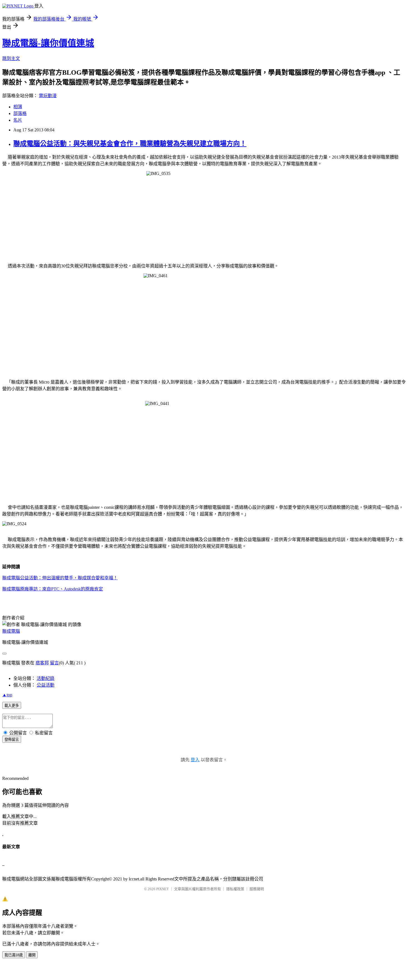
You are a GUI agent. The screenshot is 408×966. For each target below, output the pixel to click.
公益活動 (45, 685)
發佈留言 (11, 739)
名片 (17, 120)
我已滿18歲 (13, 955)
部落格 (20, 113)
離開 (32, 955)
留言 (54, 662)
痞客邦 (42, 662)
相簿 (17, 106)
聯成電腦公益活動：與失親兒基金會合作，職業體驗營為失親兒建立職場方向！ (129, 143)
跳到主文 (11, 58)
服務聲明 (257, 889)
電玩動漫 (48, 95)
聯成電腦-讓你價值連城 (48, 43)
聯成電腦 (11, 631)
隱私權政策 (235, 889)
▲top (7, 694)
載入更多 (11, 706)
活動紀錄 (45, 678)
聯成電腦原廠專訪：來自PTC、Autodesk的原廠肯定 (52, 589)
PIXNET (162, 889)
